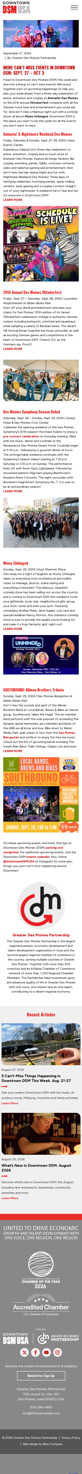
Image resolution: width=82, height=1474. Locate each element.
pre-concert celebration (21, 436)
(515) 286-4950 (41, 1407)
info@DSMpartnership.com (41, 1413)
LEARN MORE (12, 200)
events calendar (38, 857)
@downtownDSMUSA (18, 861)
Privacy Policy (70, 1438)
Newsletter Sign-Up (41, 1375)
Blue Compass (53, 1444)
